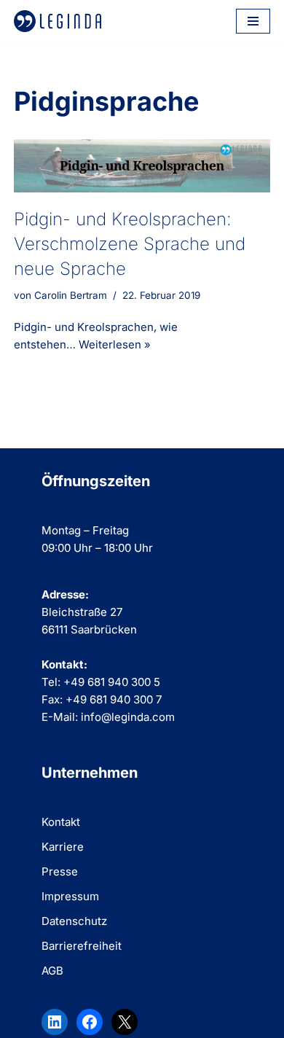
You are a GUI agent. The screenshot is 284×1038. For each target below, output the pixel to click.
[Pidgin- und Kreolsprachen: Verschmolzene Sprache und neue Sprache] (142, 165)
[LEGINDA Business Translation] (57, 21)
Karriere (63, 847)
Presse (60, 871)
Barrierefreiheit (82, 946)
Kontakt (61, 822)
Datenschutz (74, 921)
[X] (124, 1022)
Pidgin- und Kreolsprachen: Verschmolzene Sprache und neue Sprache (129, 243)
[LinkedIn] (55, 1022)
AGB (52, 970)
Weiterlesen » (115, 344)
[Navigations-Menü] (253, 21)
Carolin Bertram (70, 295)
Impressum (70, 896)
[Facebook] (89, 1022)
